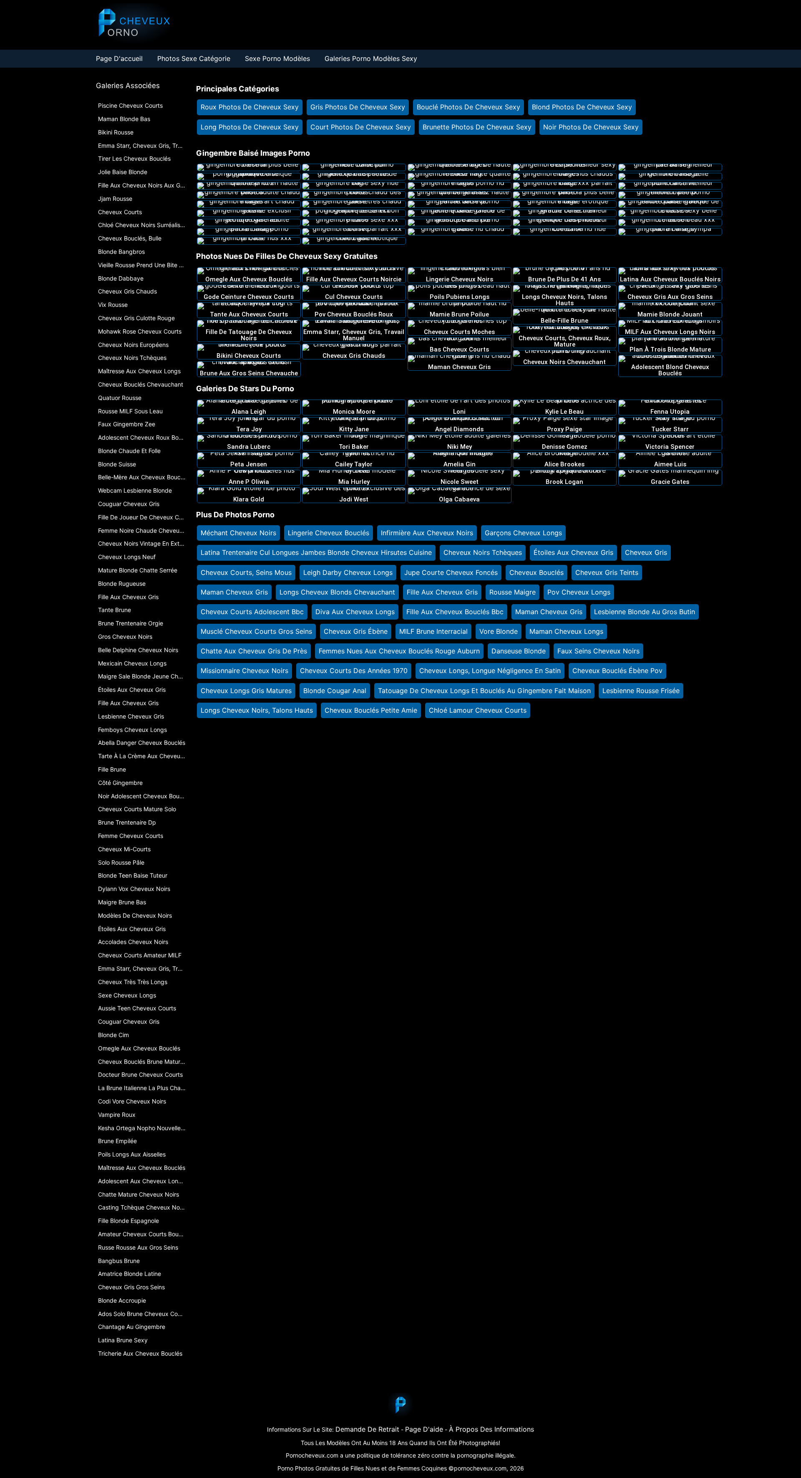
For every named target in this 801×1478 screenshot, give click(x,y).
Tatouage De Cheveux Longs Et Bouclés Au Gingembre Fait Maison (484, 690)
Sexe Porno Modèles (277, 58)
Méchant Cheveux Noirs (238, 533)
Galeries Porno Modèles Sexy (371, 58)
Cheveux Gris (646, 552)
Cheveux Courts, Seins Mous (246, 572)
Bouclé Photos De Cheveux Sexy (468, 107)
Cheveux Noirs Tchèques (482, 552)
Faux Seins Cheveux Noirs (598, 651)
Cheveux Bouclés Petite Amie (371, 710)
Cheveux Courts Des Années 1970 (354, 670)
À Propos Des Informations (491, 1429)
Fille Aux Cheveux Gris (442, 592)
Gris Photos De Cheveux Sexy (357, 107)
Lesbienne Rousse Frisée (641, 690)
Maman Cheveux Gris (234, 592)
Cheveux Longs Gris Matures (246, 690)
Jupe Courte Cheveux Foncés (451, 572)
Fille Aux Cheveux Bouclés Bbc (455, 611)
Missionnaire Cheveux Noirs (244, 670)
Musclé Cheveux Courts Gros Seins (256, 631)
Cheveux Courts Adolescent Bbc (252, 611)
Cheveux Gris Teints (606, 572)
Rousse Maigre (512, 592)
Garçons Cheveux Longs (523, 533)
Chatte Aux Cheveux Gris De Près (254, 651)
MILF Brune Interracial (433, 631)
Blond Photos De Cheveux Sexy (582, 107)
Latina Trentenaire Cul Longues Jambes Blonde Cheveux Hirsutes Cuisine (316, 552)
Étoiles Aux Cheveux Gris (573, 552)
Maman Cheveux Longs (566, 631)
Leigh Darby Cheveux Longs (348, 572)
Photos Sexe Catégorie (193, 58)
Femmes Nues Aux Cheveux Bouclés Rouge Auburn (399, 651)
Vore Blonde (498, 631)
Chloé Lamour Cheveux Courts (477, 710)
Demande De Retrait (367, 1429)
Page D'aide (424, 1429)
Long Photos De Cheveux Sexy (250, 127)
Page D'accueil (119, 58)
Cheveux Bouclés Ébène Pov (617, 670)
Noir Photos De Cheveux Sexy (591, 127)
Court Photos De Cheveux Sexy (360, 127)
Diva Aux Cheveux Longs (355, 611)
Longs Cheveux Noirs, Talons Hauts (257, 710)
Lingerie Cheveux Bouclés (328, 533)
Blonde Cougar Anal (334, 690)
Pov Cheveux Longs (578, 592)
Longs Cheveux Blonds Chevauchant (337, 592)
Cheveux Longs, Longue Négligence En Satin (490, 670)
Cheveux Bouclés (536, 572)
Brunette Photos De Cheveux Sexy (477, 127)
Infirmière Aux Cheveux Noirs (427, 533)
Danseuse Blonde (518, 651)
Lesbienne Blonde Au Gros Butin (644, 611)
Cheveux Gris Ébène (356, 631)
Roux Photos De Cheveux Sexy (250, 107)
